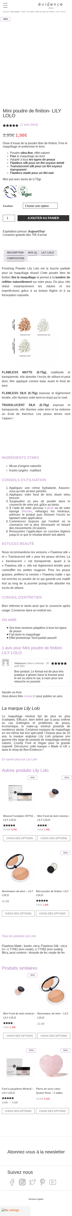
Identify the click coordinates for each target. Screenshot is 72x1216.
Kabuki (49, 508)
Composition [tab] (15, 258)
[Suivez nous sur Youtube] (52, 1182)
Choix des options (19, 838)
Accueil (6, 12)
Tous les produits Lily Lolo (19, 936)
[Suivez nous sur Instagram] (22, 1182)
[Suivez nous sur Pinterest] (42, 1182)
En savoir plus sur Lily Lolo (19, 759)
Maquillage (15, 12)
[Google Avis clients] (15, 1211)
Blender (27, 511)
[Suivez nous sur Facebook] (12, 1182)
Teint (23, 12)
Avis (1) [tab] (32, 252)
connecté (30, 696)
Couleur (8, 205)
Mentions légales (36, 1199)
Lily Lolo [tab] (47, 252)
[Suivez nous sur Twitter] (32, 1182)
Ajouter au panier (43, 218)
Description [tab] (15, 252)
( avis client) (29, 124)
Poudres (30, 12)
